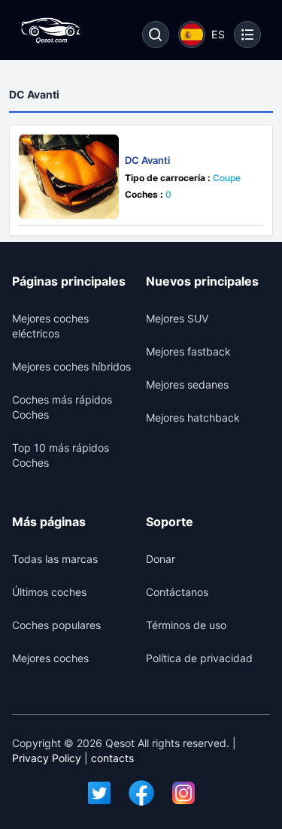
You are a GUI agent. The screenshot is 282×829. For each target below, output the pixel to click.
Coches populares (56, 625)
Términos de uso (186, 625)
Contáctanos (177, 591)
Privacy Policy (46, 758)
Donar (160, 558)
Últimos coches (49, 591)
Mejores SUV (177, 318)
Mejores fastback (188, 351)
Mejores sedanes (187, 384)
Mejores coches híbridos (71, 366)
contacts (112, 758)
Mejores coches (50, 658)
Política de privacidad (199, 658)
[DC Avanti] (69, 177)
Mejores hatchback (193, 417)
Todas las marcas (55, 558)
